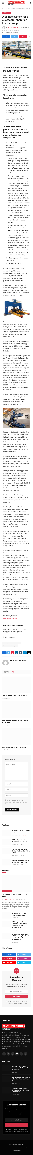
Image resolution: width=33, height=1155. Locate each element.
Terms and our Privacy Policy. (20, 1131)
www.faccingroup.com (10, 618)
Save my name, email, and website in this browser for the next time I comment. (16, 802)
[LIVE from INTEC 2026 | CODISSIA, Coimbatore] (6, 915)
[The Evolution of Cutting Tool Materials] (16, 685)
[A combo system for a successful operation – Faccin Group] (16, 50)
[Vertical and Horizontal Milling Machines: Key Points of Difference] (6, 851)
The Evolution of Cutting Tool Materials (14, 695)
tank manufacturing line (10, 646)
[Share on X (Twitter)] (15, 36)
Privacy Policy (17, 1003)
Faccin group (7, 643)
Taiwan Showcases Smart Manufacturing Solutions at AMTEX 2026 (20, 1090)
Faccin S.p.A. (16, 643)
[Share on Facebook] (6, 36)
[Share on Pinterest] (23, 36)
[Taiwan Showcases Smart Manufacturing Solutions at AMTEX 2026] (6, 1090)
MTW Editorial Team (14, 27)
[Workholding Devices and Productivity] (16, 736)
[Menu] (3, 3)
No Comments (8, 32)
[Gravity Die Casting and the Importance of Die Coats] (6, 862)
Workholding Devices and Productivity (14, 747)
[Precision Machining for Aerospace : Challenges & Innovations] (6, 1068)
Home (3, 8)
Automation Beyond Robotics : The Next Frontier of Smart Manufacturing (21, 1079)
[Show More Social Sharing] (29, 36)
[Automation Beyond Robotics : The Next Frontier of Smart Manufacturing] (6, 1079)
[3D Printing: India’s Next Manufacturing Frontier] (6, 842)
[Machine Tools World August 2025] (6, 833)
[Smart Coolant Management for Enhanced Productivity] (16, 709)
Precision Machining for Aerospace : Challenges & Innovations (20, 1067)
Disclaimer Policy (17, 1150)
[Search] (30, 3)
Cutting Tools (10, 8)
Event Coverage (7, 891)
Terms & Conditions (12, 1148)
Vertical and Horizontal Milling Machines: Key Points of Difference (21, 851)
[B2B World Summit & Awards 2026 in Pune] (16, 883)
